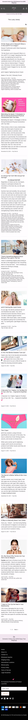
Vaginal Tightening (5, 89)
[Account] (23, 8)
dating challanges (13, 81)
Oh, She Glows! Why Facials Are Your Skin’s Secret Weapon (13, 557)
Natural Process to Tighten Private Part (10, 224)
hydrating (12, 220)
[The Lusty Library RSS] (26, 24)
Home (3, 649)
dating (23, 79)
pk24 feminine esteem (6, 86)
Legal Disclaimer (6, 672)
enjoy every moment (16, 216)
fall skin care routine (12, 217)
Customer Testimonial (17, 79)
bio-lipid (3, 274)
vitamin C (3, 231)
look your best (13, 222)
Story (20, 230)
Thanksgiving (13, 281)
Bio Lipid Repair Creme (17, 272)
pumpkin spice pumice (6, 230)
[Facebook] (5, 698)
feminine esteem (12, 82)
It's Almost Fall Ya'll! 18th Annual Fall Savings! (13, 176)
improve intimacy (20, 82)
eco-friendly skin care (6, 216)
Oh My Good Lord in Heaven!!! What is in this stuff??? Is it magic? (13, 44)
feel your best (4, 82)
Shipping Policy (5, 660)
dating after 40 (4, 81)
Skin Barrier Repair (5, 281)
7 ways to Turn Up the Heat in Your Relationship (12, 605)
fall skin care (4, 217)
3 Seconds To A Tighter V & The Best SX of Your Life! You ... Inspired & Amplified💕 (14, 391)
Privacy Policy (5, 667)
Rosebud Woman (16, 86)
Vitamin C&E (4, 282)
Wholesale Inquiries (6, 657)
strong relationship (14, 88)
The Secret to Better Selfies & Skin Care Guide (14, 476)
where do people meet (15, 89)
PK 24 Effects (12, 85)
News (21, 226)
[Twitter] (2, 698)
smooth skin (15, 230)
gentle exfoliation (20, 219)
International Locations (7, 662)
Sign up (5, 693)
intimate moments (5, 83)
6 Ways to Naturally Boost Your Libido (13, 520)
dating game (21, 81)
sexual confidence (5, 88)
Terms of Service (6, 670)
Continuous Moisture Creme (7, 275)
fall (22, 216)
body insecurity (7, 79)
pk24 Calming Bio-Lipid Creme (11, 307)
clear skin (6, 214)
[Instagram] (13, 698)
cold (10, 214)
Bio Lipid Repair (7, 272)
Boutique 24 (8, 715)
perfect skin (12, 227)
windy (18, 231)
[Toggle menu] (1, 8)
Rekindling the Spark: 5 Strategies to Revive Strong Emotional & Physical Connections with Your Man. (13, 115)
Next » (16, 629)
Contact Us (4, 654)
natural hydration (5, 223)
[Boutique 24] (14, 8)
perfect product (5, 85)
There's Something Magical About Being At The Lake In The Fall (12, 257)
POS (12, 715)
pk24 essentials (4, 229)
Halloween (3, 220)
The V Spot (4, 430)
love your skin (20, 222)
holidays (17, 278)
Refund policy (5, 665)
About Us (4, 652)
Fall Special (20, 217)
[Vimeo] (10, 698)
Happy (8, 220)
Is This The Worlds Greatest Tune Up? (13, 352)
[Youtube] (7, 698)
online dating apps (14, 83)
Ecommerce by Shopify (21, 715)
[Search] (4, 8)
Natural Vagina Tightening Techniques (10, 226)
